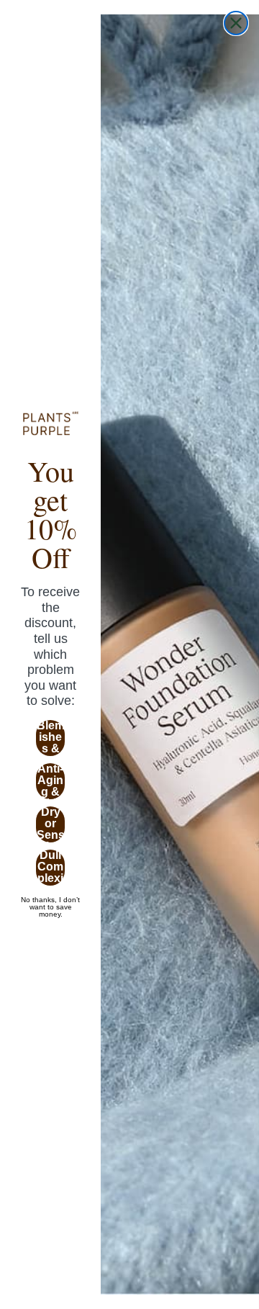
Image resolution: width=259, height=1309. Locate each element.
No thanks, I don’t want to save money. (50, 900)
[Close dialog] (235, 23)
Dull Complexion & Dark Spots (50, 868)
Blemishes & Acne (50, 738)
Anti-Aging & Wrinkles (50, 781)
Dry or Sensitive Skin (51, 824)
